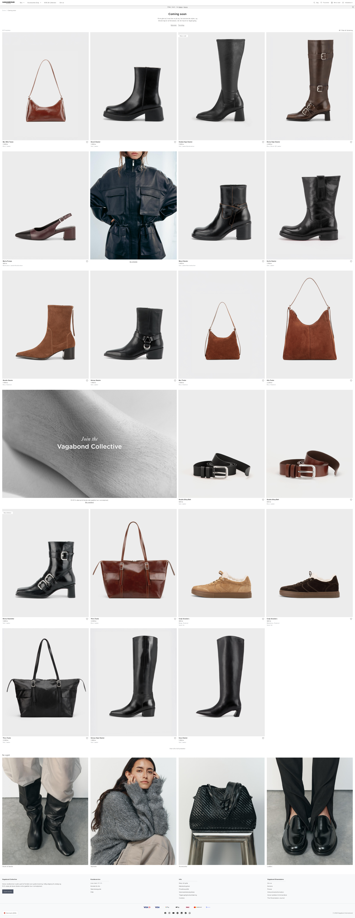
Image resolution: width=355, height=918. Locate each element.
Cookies (182, 898)
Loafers (269, 866)
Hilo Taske (270, 380)
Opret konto (8, 891)
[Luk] (353, 7)
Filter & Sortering (347, 30)
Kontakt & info (95, 886)
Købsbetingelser (184, 886)
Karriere (270, 886)
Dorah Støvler (95, 142)
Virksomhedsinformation (275, 892)
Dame (180, 7)
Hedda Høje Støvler (185, 142)
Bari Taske (182, 380)
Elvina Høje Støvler (273, 142)
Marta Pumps (7, 261)
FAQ (92, 892)
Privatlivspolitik (184, 889)
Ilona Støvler (183, 738)
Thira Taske (95, 619)
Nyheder (174, 25)
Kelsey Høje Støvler (98, 738)
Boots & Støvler (8, 866)
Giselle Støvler (8, 380)
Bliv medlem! (89, 502)
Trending (181, 25)
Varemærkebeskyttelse (187, 892)
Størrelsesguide (96, 889)
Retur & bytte (183, 883)
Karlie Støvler (271, 261)
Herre (186, 7)
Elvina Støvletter (8, 619)
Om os (269, 883)
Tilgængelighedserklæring (188, 895)
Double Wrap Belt (185, 499)
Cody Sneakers (184, 619)
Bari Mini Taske (8, 142)
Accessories (183, 866)
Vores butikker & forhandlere (277, 895)
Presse (269, 889)
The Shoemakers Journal (275, 898)
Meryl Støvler (183, 261)
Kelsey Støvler (96, 380)
